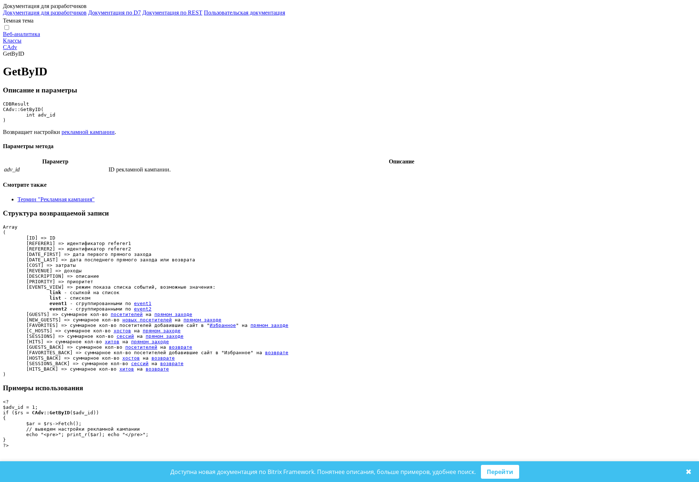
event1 (142, 303)
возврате (180, 347)
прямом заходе (173, 314)
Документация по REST (172, 12)
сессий (125, 336)
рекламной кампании (88, 132)
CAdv (10, 47)
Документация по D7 (114, 12)
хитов (112, 341)
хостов (122, 330)
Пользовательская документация (244, 12)
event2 (142, 309)
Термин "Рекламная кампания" (56, 199)
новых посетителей (147, 320)
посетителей (127, 314)
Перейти (500, 472)
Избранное (223, 325)
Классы (12, 40)
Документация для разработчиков (45, 12)
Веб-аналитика (21, 34)
